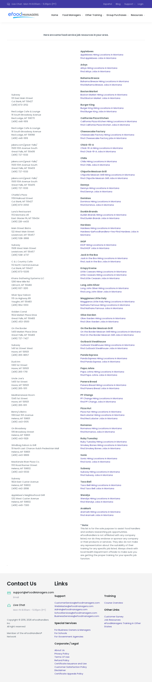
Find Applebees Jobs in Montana (98, 58)
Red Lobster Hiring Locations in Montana (102, 415)
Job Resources (112, 619)
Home (54, 15)
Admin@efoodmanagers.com (70, 609)
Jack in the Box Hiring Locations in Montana (104, 258)
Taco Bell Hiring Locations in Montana (100, 485)
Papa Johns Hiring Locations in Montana (102, 371)
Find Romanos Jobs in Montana (97, 431)
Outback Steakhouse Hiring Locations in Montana (107, 345)
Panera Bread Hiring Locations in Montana (103, 385)
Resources (137, 15)
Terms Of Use (61, 656)
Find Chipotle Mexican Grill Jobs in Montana (104, 178)
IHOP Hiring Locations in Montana (98, 244)
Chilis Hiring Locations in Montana (98, 161)
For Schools (60, 633)
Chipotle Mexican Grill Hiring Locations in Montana (107, 174)
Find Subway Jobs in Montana (96, 475)
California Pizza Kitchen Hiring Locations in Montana (108, 121)
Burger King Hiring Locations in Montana (102, 108)
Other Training (93, 15)
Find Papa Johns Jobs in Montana (98, 375)
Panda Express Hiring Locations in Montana (103, 358)
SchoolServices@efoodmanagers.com (75, 612)
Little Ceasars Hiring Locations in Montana (103, 274)
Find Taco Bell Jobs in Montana (97, 488)
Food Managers (71, 15)
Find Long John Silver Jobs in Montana (101, 291)
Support (128, 3)
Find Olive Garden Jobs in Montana (99, 321)
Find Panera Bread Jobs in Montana (99, 388)
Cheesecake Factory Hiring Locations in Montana (107, 134)
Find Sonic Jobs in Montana (95, 461)
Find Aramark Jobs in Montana (96, 515)
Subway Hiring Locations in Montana (100, 471)
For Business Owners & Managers (72, 629)
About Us (59, 650)
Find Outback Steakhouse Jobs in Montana (104, 348)
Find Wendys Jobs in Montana (96, 501)
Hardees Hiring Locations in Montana (100, 228)
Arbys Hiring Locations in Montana (98, 68)
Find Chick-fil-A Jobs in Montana (98, 151)
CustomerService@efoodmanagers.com (77, 602)
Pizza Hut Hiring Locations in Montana (100, 411)
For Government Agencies (68, 636)
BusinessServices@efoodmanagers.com (76, 616)
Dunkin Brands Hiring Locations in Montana (103, 214)
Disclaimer (60, 670)
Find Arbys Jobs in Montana (95, 71)
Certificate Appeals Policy (68, 673)
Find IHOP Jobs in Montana (94, 248)
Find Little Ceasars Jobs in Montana (99, 278)
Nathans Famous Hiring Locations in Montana (105, 305)
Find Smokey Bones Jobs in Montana (100, 448)
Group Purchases (116, 15)
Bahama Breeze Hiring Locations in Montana (104, 81)
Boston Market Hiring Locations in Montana (103, 94)
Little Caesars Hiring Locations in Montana (103, 271)
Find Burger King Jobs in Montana (98, 111)
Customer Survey (113, 616)
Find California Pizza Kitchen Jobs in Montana (105, 124)
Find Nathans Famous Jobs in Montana (101, 308)
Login (140, 3)
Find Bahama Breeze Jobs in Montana (101, 84)
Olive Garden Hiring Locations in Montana (102, 318)
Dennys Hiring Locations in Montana (99, 188)
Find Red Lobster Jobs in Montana (98, 418)
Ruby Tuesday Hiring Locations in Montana (103, 441)
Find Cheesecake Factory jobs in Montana (103, 138)
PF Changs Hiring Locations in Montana (101, 398)
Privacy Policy (61, 653)
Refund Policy (61, 660)
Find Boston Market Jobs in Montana (100, 98)
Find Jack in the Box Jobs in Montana (100, 261)
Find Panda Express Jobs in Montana (100, 361)
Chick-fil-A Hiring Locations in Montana (101, 148)
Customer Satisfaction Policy (70, 667)
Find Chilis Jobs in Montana (95, 164)
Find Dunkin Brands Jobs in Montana (99, 218)
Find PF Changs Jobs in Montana (98, 401)
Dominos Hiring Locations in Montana (100, 201)
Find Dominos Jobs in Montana (97, 204)
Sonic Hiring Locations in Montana (98, 458)
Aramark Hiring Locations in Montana (100, 511)
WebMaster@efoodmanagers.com (73, 606)
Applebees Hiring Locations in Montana (101, 54)
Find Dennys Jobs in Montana (96, 191)
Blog (118, 3)
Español (107, 3)
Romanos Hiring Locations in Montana (101, 428)
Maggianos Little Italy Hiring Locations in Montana (107, 301)
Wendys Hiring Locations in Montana (100, 498)
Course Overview (113, 602)
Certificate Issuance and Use (70, 663)
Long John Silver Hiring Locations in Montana (104, 288)
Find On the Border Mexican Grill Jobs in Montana (107, 334)
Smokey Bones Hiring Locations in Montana (103, 445)
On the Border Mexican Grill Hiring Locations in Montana (110, 331)
